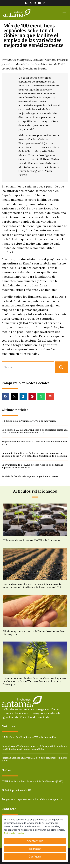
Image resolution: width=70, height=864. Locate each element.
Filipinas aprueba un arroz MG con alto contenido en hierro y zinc (35, 443)
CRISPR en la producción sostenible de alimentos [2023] (32, 781)
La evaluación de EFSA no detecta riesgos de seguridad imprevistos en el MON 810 (32, 466)
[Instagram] (44, 3)
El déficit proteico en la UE (16, 790)
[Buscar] (61, 367)
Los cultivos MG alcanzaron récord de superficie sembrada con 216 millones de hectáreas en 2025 (35, 431)
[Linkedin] (35, 3)
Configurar (35, 856)
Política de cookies (14, 833)
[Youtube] (39, 3)
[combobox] (28, 367)
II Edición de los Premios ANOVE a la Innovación (29, 420)
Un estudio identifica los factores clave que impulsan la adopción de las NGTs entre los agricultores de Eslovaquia (34, 454)
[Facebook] (26, 3)
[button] (64, 13)
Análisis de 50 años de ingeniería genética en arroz (30, 476)
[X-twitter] (30, 3)
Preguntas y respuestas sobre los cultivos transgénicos (32, 799)
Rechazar (35, 848)
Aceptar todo (35, 841)
